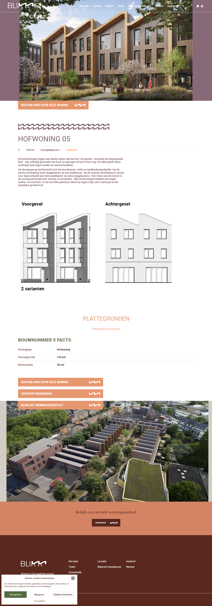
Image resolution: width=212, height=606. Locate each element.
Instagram (202, 6)
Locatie (97, 6)
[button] (73, 578)
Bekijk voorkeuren (63, 594)
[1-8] (106, 246)
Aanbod (109, 6)
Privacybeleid (39, 601)
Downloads (173, 6)
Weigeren (39, 594)
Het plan (84, 6)
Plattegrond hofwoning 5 (106, 328)
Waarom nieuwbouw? (139, 6)
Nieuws (159, 6)
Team (121, 6)
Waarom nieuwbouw (109, 566)
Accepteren (16, 594)
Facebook (198, 6)
